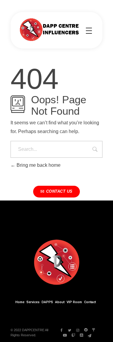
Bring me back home (38, 165)
